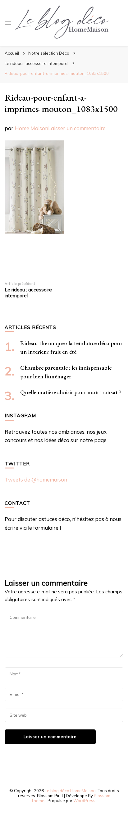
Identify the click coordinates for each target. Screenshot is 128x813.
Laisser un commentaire (77, 128)
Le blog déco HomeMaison (70, 790)
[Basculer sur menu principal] (8, 23)
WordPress (84, 800)
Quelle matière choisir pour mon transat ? (70, 392)
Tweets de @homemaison (36, 479)
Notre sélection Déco (48, 53)
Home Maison (31, 128)
